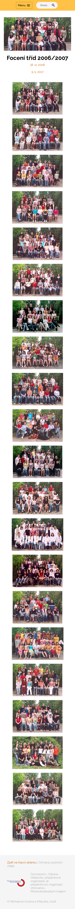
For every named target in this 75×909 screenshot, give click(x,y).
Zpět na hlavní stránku (22, 862)
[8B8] (37, 789)
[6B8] (37, 643)
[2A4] (37, 207)
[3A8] (37, 353)
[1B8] (37, 171)
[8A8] (37, 753)
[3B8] (37, 389)
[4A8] (37, 462)
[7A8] (37, 680)
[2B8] (37, 280)
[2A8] (37, 244)
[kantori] (37, 825)
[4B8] (37, 498)
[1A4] (37, 98)
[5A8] (37, 534)
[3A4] (38, 316)
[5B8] (37, 571)
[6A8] (37, 607)
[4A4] (38, 425)
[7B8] (37, 716)
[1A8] (37, 135)
